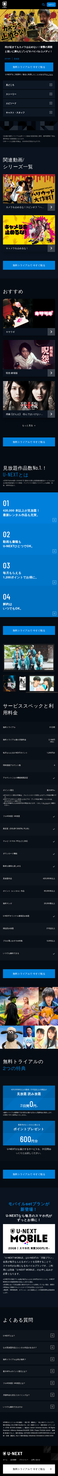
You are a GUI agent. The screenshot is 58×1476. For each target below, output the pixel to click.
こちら (50, 74)
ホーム (5, 1459)
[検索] (43, 4)
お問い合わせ (35, 1459)
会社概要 (13, 1459)
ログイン (51, 5)
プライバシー (23, 1459)
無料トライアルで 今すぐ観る (29, 67)
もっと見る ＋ (29, 425)
